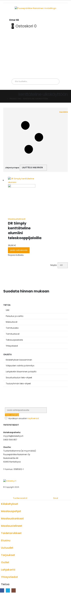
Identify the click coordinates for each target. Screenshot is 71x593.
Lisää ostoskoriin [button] (19, 250)
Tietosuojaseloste (14, 340)
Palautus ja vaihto (14, 316)
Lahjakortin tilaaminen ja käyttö (21, 371)
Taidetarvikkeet (11, 533)
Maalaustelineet (16, 219)
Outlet (5, 562)
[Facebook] (2, 590)
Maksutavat (11, 322)
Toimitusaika (12, 328)
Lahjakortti (8, 569)
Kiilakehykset (9, 504)
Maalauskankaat (12, 518)
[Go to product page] (21, 197)
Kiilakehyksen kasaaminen (19, 360)
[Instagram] (13, 590)
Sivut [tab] (55, 498)
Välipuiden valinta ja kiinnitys (20, 365)
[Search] (48, 81)
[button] (36, 137)
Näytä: (53, 265)
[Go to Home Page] (4, 99)
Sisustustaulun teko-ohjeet (19, 377)
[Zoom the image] (35, 8)
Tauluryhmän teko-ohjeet (18, 383)
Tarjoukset (8, 555)
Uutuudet (7, 547)
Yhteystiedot (12, 346)
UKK (7, 310)
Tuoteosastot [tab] (20, 498)
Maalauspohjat (11, 511)
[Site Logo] (9, 481)
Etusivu (5, 540)
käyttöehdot (33, 418)
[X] (8, 590)
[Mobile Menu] (11, 16)
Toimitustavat (12, 334)
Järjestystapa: (12, 167)
